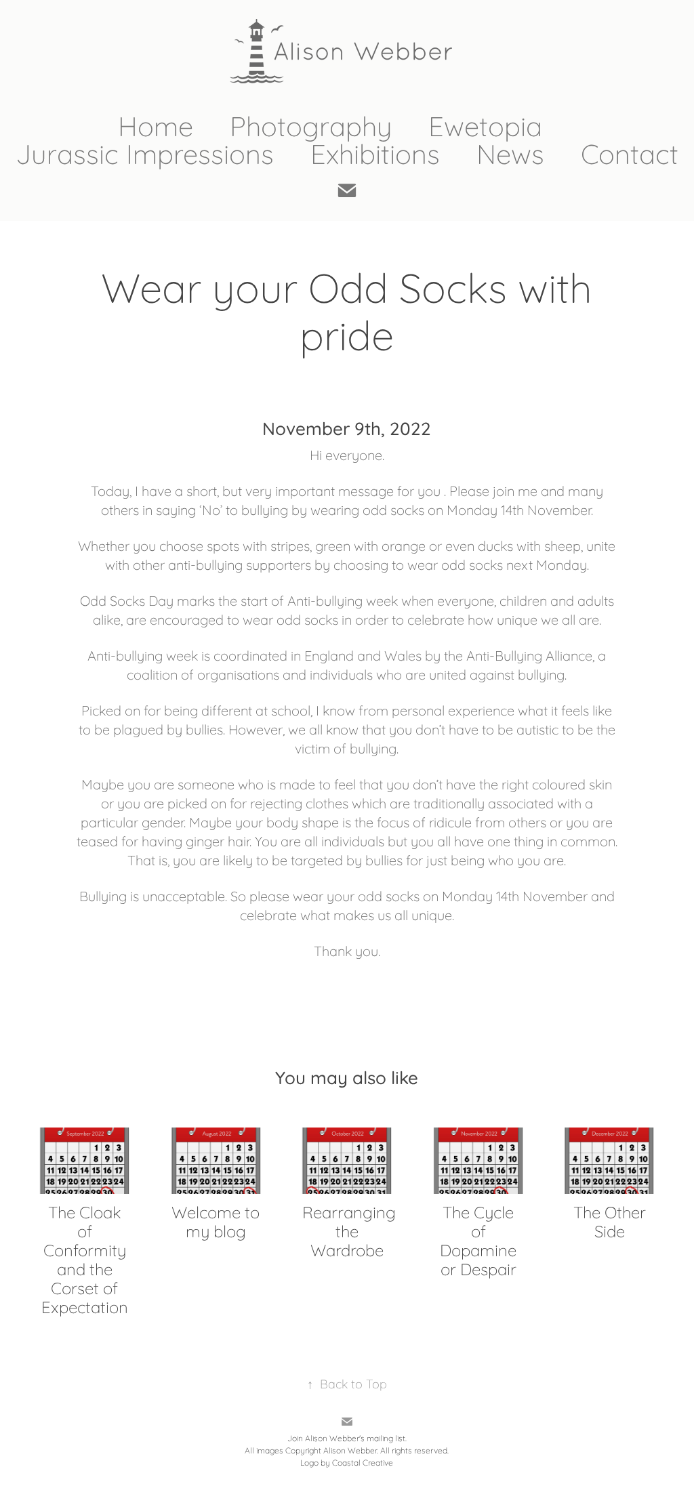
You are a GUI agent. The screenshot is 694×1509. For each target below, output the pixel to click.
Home (155, 124)
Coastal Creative (362, 1462)
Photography (311, 124)
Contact (629, 152)
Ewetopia (485, 124)
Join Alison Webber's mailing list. (347, 1438)
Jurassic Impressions (145, 152)
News (510, 152)
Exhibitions (375, 152)
